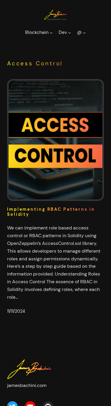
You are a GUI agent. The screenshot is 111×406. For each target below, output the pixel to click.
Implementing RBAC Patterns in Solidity (51, 212)
